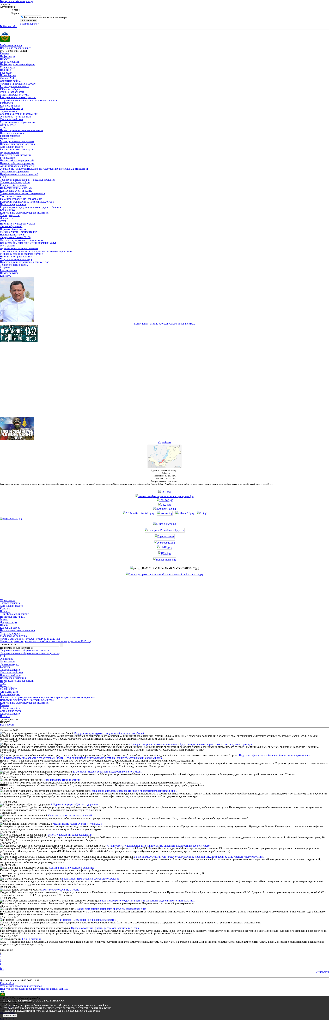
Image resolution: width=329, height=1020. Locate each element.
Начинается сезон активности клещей (70, 815)
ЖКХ (3, 176)
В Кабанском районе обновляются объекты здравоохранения (110, 908)
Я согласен (10, 1015)
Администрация (9, 152)
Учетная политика (10, 196)
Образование (7, 661)
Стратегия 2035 (9, 691)
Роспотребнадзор (10, 135)
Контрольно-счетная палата (16, 190)
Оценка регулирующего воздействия (21, 240)
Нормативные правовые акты (17, 223)
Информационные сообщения (17, 64)
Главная (4, 53)
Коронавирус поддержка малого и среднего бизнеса (30, 207)
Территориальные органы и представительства (27, 179)
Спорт (3, 127)
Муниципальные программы (17, 141)
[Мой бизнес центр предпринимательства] (164, 504)
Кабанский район (10, 105)
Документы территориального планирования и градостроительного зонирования (47, 697)
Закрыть (5, 4)
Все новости (7, 724)
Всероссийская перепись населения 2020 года (27, 201)
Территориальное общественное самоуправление (28, 100)
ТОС (3, 683)
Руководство (7, 157)
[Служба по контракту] (164, 382)
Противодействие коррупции (17, 163)
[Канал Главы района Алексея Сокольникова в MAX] (17, 320)
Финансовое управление (14, 171)
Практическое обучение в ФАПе (60, 889)
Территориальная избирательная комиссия (25, 650)
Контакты (5, 275)
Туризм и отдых (9, 111)
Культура (5, 666)
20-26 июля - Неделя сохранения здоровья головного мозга (107, 771)
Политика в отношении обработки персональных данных (34, 988)
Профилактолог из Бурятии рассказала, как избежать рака (105, 928)
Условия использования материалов (21, 985)
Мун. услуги (7, 245)
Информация (7, 56)
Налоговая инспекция (13, 677)
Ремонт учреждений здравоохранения (70, 834)
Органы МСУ (8, 124)
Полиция (5, 69)
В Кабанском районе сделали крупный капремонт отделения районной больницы (147, 900)
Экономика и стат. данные (15, 116)
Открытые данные (11, 80)
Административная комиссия (17, 165)
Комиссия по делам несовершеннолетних (24, 212)
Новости (5, 58)
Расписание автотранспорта (16, 149)
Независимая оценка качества (17, 144)
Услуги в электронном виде (16, 259)
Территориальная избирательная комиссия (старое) (29, 653)
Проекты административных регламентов (24, 262)
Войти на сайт (8, 26)
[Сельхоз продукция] (201, 513)
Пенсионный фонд (11, 675)
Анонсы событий (10, 61)
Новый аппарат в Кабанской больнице (71, 867)
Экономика (6, 658)
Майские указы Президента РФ (18, 231)
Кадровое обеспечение (13, 185)
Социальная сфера (10, 710)
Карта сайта (7, 983)
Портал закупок (9, 273)
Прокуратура (7, 138)
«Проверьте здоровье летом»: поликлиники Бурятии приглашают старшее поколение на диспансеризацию (190, 744)
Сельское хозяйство (11, 119)
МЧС (3, 656)
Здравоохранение (10, 669)
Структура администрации (16, 155)
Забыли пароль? (29, 23)
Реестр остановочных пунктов (18, 97)
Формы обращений (11, 226)
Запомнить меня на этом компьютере (45, 17)
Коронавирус (7, 209)
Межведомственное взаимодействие (21, 253)
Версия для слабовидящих (15, 47)
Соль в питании (31, 939)
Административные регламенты (19, 248)
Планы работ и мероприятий (17, 160)
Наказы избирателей (12, 234)
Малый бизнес (8, 688)
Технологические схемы (14, 264)
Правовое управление (13, 204)
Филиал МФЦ (8, 78)
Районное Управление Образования (21, 198)
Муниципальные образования (17, 122)
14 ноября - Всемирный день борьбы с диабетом (88, 919)
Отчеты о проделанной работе (17, 83)
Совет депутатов (10, 215)
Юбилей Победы (10, 89)
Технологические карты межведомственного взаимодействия (36, 251)
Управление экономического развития (22, 193)
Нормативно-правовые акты (16, 256)
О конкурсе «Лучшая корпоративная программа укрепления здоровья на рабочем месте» (159, 845)
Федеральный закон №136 (15, 237)
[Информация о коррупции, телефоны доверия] (11, 518)
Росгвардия (6, 102)
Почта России (8, 75)
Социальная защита (11, 146)
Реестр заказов (8, 270)
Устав (3, 220)
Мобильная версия (11, 45)
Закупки (5, 267)
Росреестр (6, 72)
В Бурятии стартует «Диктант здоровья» (74, 804)
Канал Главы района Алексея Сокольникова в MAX (164, 323)
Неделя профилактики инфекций (61, 779)
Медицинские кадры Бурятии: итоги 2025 (77, 823)
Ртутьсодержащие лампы (14, 86)
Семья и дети (7, 67)
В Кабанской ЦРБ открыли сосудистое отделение (90, 878)
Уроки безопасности (12, 91)
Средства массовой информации (19, 113)
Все (2, 969)
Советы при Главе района (15, 182)
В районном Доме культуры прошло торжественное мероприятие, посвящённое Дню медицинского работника (198, 856)
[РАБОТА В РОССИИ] (164, 574)
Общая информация (11, 108)
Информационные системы (16, 187)
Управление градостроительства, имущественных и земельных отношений (44, 168)
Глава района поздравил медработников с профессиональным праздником (133, 790)
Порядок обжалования (13, 229)
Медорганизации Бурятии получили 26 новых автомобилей (109, 733)
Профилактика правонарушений (19, 174)
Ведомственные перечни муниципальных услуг (28, 242)
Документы (7, 218)
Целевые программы (12, 133)
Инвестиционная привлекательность (21, 130)
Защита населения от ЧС (14, 94)
